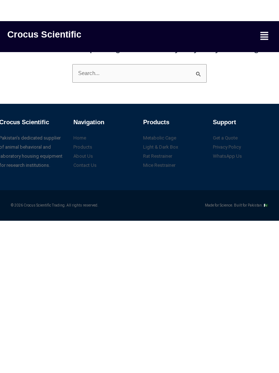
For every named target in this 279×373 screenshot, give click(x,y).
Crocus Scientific (44, 34)
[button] (264, 36)
